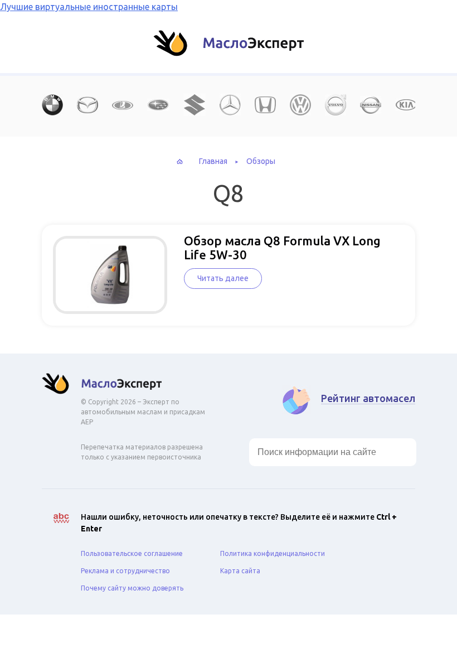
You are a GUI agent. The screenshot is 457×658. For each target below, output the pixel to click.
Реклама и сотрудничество (125, 570)
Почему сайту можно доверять (132, 588)
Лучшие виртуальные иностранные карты (89, 7)
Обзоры (260, 161)
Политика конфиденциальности (272, 553)
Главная (213, 161)
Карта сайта (240, 570)
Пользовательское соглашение (132, 553)
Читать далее (223, 278)
